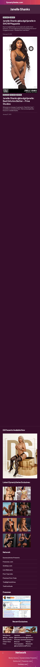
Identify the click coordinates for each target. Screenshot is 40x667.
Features (5, 17)
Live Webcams (8, 570)
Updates (12, 17)
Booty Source (13, 658)
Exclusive (6, 94)
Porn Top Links (8, 574)
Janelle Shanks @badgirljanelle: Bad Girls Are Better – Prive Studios (18, 101)
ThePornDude (8, 586)
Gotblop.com (7, 566)
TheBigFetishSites (9, 582)
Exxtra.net (16, 661)
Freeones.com (8, 562)
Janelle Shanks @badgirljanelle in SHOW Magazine (19, 22)
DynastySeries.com (14, 2)
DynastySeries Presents (11, 557)
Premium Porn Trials (10, 578)
